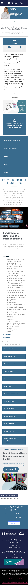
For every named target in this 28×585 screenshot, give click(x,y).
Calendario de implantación (10, 364)
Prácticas (6, 164)
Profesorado (6, 156)
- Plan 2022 (7, 442)
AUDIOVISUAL (7, 334)
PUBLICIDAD (7, 257)
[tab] (14, 41)
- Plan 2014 (7, 441)
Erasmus (6, 172)
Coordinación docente (9, 408)
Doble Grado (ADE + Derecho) (9, 499)
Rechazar (19, 578)
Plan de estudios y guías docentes (12, 140)
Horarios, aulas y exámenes (10, 148)
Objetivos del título (8, 349)
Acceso (6, 378)
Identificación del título (9, 356)
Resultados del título (9, 431)
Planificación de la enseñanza (11, 393)
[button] (1, 3)
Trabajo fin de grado (9, 401)
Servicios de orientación (9, 416)
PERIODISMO (7, 337)
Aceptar (11, 578)
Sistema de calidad (8, 371)
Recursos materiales (9, 423)
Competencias (7, 386)
